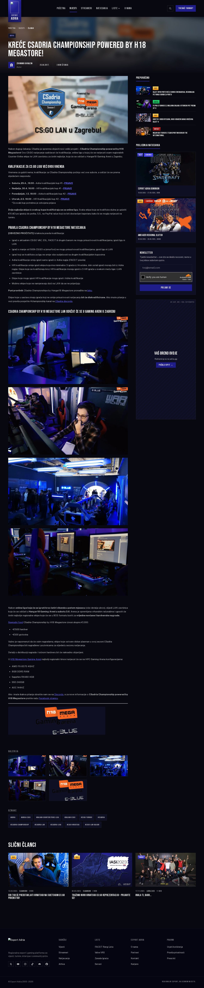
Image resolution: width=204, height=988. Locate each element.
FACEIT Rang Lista (104, 947)
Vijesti (73, 8)
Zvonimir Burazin (24, 63)
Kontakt (135, 958)
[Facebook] (46, 964)
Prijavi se (166, 287)
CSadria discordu (63, 301)
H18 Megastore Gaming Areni (25, 659)
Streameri (86, 8)
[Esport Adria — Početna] (20, 943)
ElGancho (23, 891)
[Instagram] (25, 964)
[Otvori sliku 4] (27, 790)
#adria (12, 817)
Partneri (135, 952)
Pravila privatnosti (175, 952)
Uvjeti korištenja (175, 947)
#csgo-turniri (86, 817)
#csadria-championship (19, 825)
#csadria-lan (40, 825)
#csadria (101, 817)
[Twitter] (11, 964)
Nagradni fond (15, 622)
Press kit (171, 958)
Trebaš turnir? (185, 8)
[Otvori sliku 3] (109, 765)
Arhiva (62, 964)
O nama (128, 8)
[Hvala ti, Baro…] (165, 876)
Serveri (98, 964)
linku (89, 290)
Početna (61, 8)
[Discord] (39, 964)
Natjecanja (102, 8)
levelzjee (151, 891)
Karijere (134, 964)
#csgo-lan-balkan (92, 825)
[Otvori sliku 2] (68, 765)
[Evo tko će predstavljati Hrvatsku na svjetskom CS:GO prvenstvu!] (38, 876)
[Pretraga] (170, 8)
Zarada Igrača (101, 958)
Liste (115, 8)
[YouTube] (18, 964)
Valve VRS (100, 952)
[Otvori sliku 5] (68, 790)
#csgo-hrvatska (73, 825)
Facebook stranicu (48, 698)
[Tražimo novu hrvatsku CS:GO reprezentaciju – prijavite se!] (102, 876)
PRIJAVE (65, 199)
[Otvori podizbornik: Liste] (119, 8)
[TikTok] (32, 964)
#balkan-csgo (70, 817)
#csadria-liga (55, 825)
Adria (12, 36)
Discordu (58, 694)
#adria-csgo (26, 817)
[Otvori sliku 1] (27, 765)
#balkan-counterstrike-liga (47, 817)
